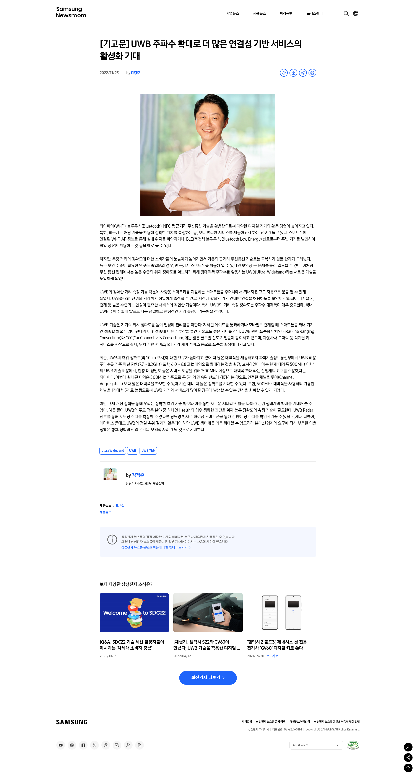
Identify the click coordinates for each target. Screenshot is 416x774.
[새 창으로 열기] (353, 745)
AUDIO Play (284, 73)
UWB (132, 451)
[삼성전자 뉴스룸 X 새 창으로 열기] (94, 745)
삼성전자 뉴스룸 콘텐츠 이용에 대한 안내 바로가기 (154, 547)
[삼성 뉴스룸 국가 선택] (356, 13)
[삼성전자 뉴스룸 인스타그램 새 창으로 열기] (72, 745)
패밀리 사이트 (301, 745)
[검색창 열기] (346, 13)
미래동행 (286, 13)
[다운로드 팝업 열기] (408, 747)
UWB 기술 (148, 451)
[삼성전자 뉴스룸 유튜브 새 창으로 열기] (60, 745)
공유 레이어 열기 (303, 73)
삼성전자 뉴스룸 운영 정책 (270, 722)
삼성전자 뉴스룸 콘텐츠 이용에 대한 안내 (337, 722)
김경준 (135, 72)
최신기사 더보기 (205, 677)
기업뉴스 (232, 13)
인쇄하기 (312, 73)
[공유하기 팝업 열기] (408, 757)
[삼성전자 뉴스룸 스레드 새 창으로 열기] (105, 745)
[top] (408, 768)
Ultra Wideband (112, 451)
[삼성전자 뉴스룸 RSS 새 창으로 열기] (128, 745)
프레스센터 (314, 13)
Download (293, 73)
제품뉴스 (259, 13)
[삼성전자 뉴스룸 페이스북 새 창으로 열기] (83, 745)
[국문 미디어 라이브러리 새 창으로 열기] (117, 745)
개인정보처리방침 (300, 722)
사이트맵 (247, 722)
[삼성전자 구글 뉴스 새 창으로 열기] (139, 745)
